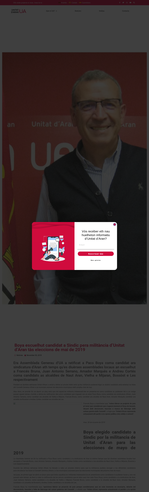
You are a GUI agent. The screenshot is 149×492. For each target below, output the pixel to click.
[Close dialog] (114, 224)
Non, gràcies (96, 260)
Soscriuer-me (95, 253)
